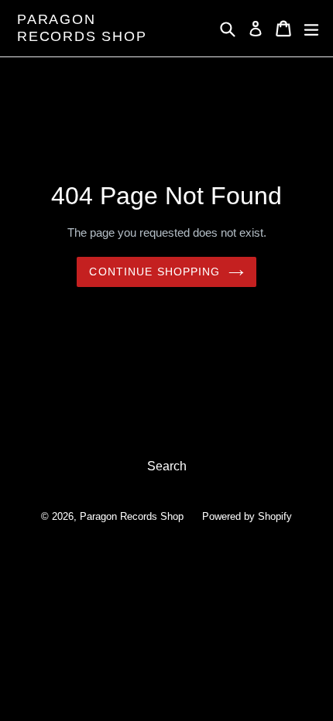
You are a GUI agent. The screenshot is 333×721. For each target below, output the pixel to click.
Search (167, 466)
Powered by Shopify (247, 516)
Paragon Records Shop (82, 28)
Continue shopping (154, 271)
